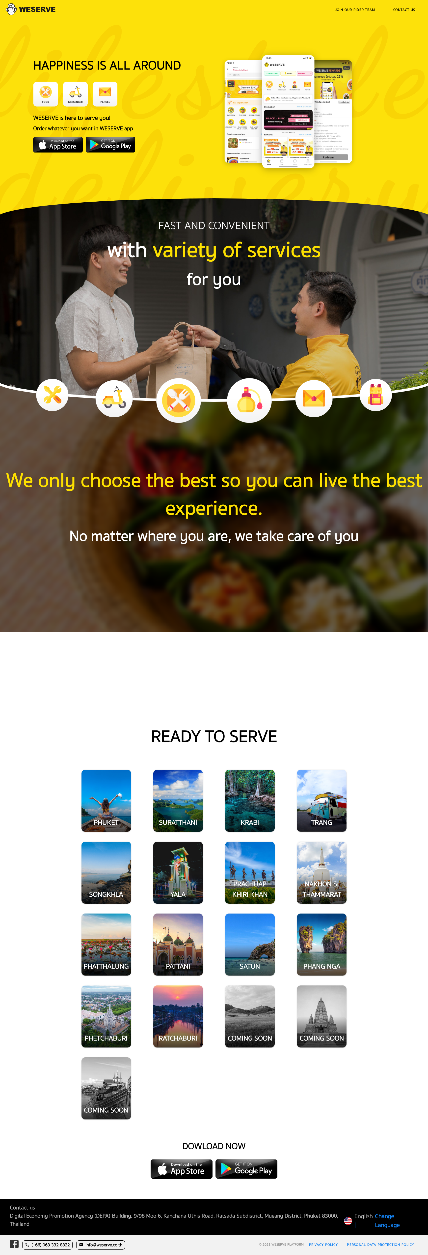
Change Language (387, 1221)
